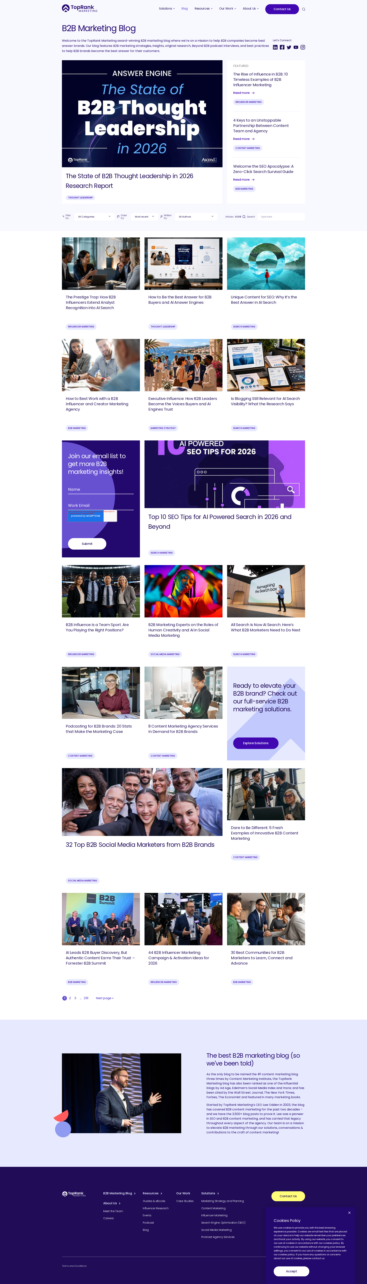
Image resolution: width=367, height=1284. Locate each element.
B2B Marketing (244, 188)
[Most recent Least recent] (144, 217)
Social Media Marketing (165, 654)
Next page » (104, 998)
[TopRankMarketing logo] (79, 8)
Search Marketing (244, 326)
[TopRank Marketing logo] (74, 1193)
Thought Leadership (80, 197)
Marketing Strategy (163, 428)
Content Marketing (247, 148)
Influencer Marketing (248, 102)
